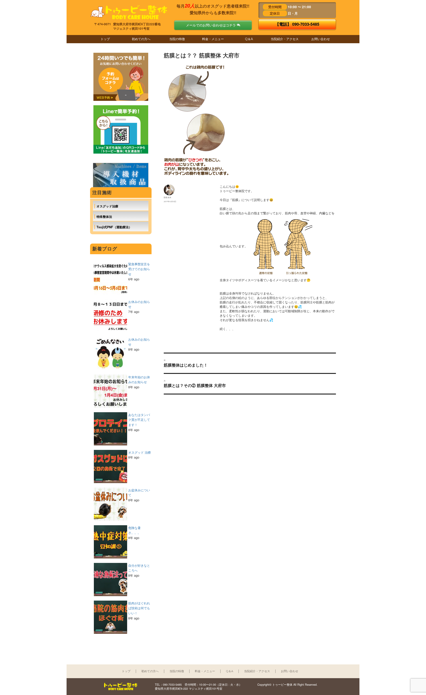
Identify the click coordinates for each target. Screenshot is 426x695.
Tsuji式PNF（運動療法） (114, 227)
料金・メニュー (213, 39)
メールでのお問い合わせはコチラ (211, 25)
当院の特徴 (177, 39)
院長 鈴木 (167, 197)
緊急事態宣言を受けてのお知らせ (139, 269)
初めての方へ (141, 39)
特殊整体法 (104, 216)
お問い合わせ (320, 39)
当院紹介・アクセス (285, 39)
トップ (105, 39)
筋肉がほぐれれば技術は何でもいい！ (139, 608)
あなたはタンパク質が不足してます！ (139, 419)
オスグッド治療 (107, 206)
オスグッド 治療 (139, 452)
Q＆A (249, 39)
